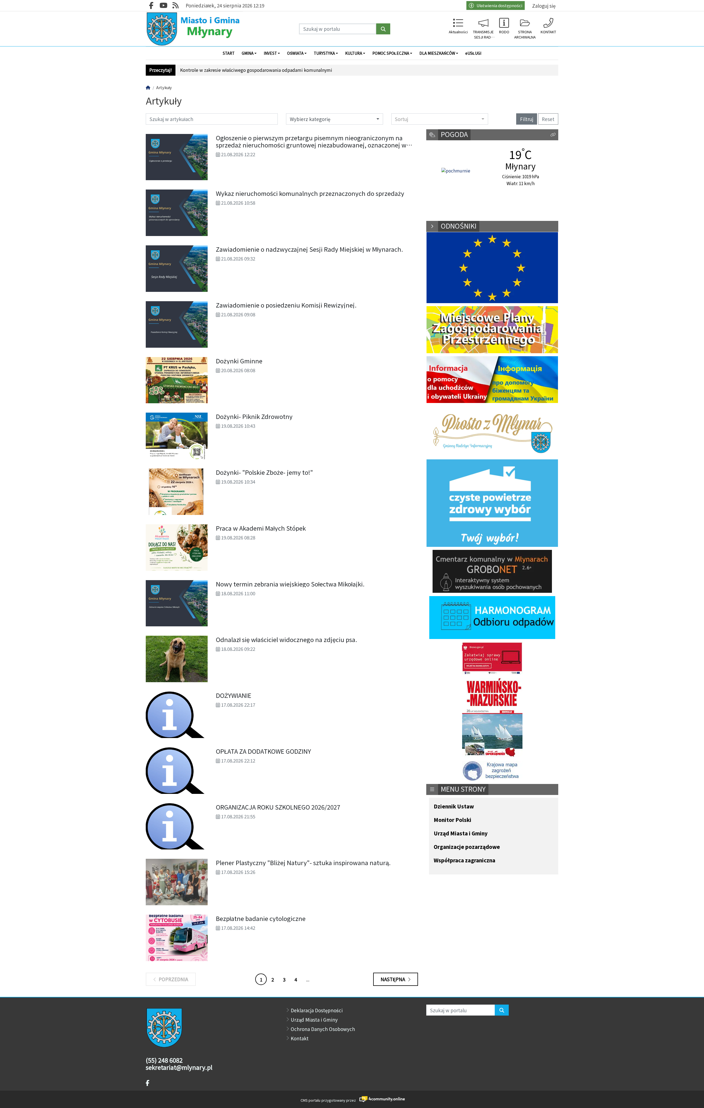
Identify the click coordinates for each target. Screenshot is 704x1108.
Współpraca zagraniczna (464, 860)
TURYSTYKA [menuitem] (324, 53)
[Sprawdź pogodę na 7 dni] (455, 171)
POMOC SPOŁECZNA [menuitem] (390, 53)
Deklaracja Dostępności (317, 1010)
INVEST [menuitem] (270, 53)
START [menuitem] (229, 53)
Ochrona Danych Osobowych (323, 1028)
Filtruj (526, 119)
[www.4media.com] (380, 1099)
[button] (553, 135)
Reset (548, 119)
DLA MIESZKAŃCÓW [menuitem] (437, 53)
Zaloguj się (544, 5)
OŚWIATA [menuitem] (295, 53)
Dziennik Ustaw (454, 806)
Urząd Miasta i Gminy (461, 833)
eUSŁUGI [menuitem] (473, 53)
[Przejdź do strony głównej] (194, 28)
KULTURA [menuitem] (353, 53)
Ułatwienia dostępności (499, 5)
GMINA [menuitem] (248, 53)
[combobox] (439, 118)
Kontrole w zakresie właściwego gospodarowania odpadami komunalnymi (256, 70)
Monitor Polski (452, 820)
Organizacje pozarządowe (467, 847)
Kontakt (300, 1038)
